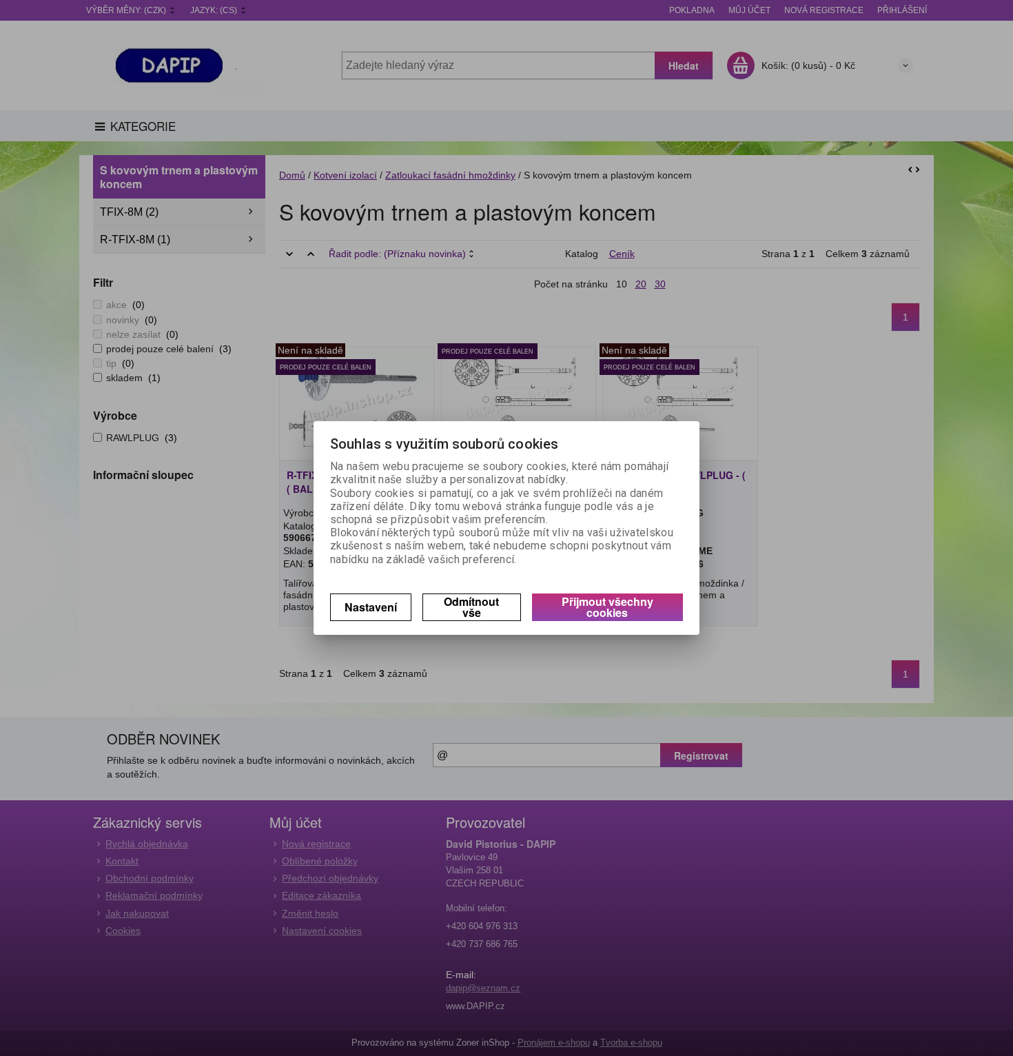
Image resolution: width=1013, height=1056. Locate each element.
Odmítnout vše (471, 606)
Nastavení (371, 607)
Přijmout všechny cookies (607, 606)
